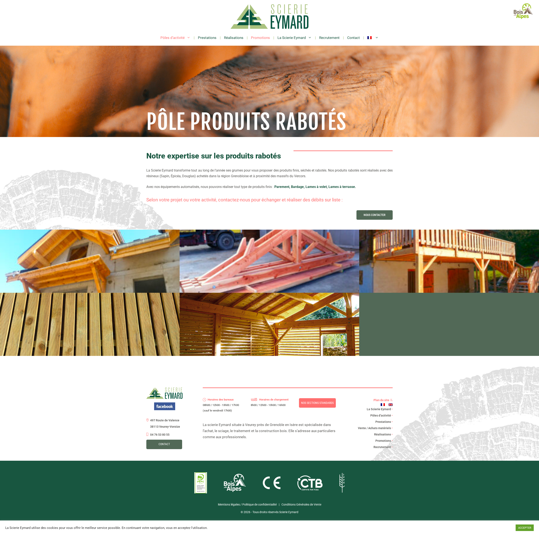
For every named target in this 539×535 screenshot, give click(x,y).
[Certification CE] (271, 488)
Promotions (260, 38)
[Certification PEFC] (200, 492)
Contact (353, 38)
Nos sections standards (317, 403)
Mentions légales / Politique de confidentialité (247, 504)
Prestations (207, 38)
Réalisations (233, 38)
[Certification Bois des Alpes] (235, 490)
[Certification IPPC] (342, 491)
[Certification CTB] (310, 489)
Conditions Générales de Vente (301, 504)
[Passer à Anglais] (390, 404)
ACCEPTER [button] (524, 527)
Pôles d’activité (172, 38)
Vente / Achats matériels (375, 428)
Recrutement (329, 38)
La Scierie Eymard (292, 38)
